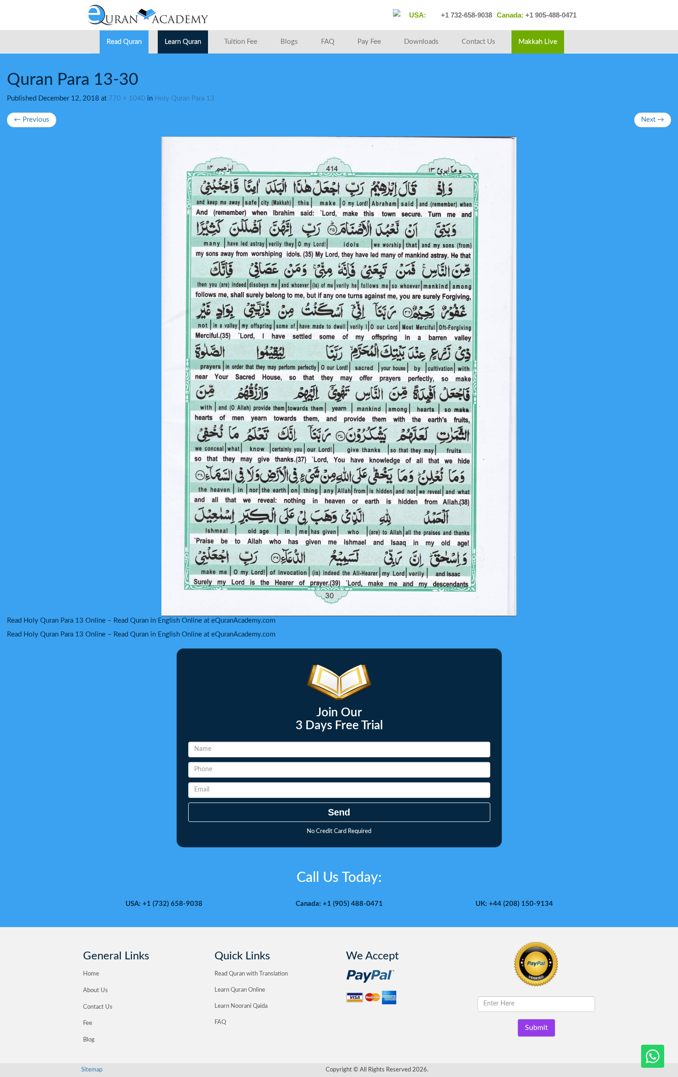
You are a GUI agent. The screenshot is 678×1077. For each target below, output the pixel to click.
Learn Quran (183, 41)
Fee (87, 1023)
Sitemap (91, 1070)
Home (91, 974)
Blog (89, 1040)
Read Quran (124, 41)
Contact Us (478, 41)
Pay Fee (369, 41)
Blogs (289, 41)
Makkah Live (537, 41)
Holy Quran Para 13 (184, 98)
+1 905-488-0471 (550, 15)
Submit (536, 1027)
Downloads (421, 41)
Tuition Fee (240, 41)
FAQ (327, 41)
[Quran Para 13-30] (339, 376)
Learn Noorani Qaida (241, 1006)
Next (652, 119)
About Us (95, 991)
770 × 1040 (126, 98)
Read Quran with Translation (251, 974)
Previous (31, 119)
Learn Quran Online (239, 990)
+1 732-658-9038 (465, 15)
